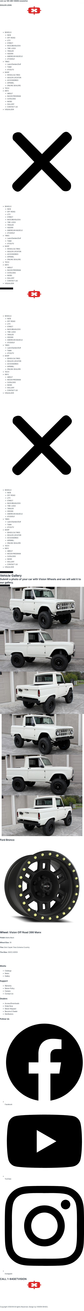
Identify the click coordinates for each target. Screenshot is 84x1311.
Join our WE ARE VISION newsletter (14, 1)
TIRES (7, 62)
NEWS (9, 102)
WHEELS (8, 32)
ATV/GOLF (11, 59)
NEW (9, 35)
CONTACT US (12, 107)
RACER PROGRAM (14, 96)
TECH (7, 88)
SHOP (7, 72)
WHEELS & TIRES (13, 75)
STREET (10, 43)
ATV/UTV (10, 70)
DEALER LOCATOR (14, 78)
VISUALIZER (9, 109)
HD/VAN (10, 54)
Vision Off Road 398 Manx (20, 932)
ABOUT (10, 93)
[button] (42, 159)
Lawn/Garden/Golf (14, 64)
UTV (8, 40)
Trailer (9, 67)
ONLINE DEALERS (14, 86)
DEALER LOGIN (6, 5)
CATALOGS (11, 99)
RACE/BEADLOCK (14, 46)
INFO (7, 91)
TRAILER (10, 51)
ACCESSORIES (12, 80)
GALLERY (10, 104)
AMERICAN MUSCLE (15, 56)
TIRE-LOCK (11, 48)
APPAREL (10, 83)
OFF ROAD (11, 38)
